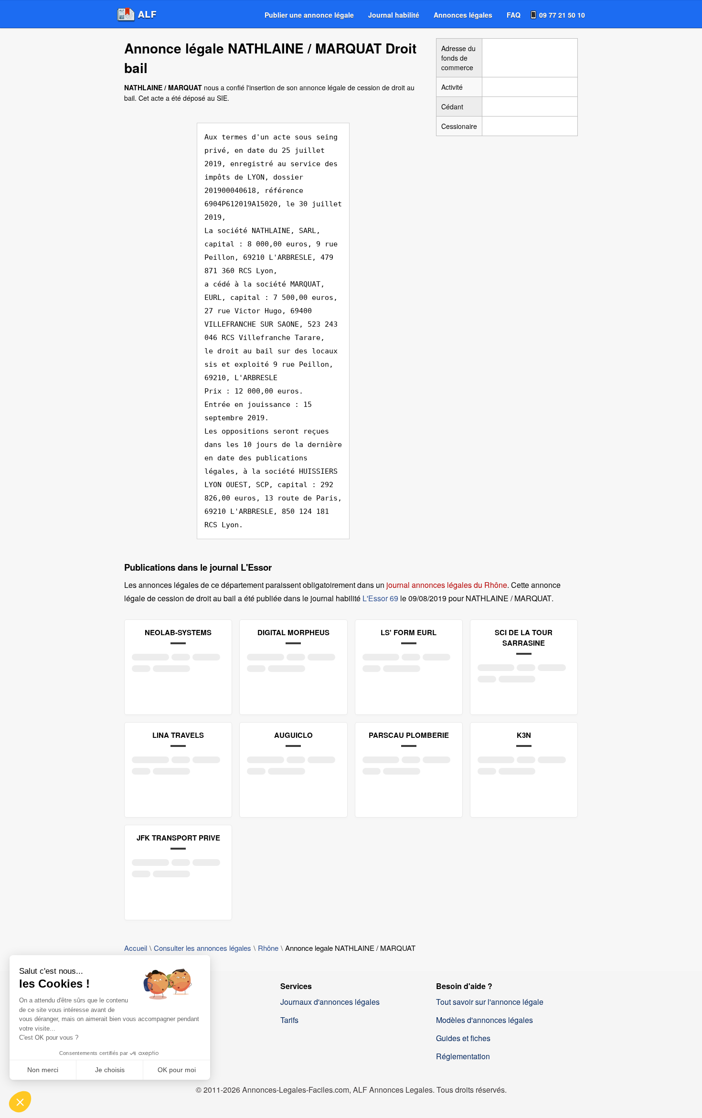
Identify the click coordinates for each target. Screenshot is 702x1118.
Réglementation (463, 1056)
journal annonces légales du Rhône (446, 584)
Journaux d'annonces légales (330, 1001)
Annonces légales (463, 15)
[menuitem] (309, 14)
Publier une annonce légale (309, 15)
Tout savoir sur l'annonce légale (489, 1001)
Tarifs (289, 1019)
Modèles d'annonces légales (484, 1019)
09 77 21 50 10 (562, 15)
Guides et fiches (463, 1038)
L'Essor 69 (380, 598)
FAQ (514, 15)
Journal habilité (393, 15)
